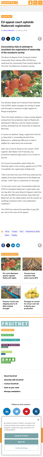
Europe (14, 231)
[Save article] (40, 39)
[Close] (38, 419)
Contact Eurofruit (11, 383)
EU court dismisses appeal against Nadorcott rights (10, 275)
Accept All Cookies (21, 436)
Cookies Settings (21, 448)
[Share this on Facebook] (3, 39)
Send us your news (11, 387)
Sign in (12, 34)
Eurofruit (7, 16)
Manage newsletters (12, 391)
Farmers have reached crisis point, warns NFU (31, 275)
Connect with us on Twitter (16, 411)
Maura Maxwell (8, 30)
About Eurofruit (10, 376)
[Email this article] (18, 39)
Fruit (21, 231)
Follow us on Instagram (36, 411)
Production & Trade (33, 231)
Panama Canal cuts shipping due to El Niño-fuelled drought (11, 305)
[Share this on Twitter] (8, 39)
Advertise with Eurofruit (13, 380)
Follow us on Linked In (7, 411)
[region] (21, 435)
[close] (41, 34)
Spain (7, 235)
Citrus (7, 231)
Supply (14, 235)
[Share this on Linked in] (13, 39)
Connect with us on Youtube (26, 411)
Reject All (21, 442)
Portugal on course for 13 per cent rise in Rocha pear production (32, 305)
